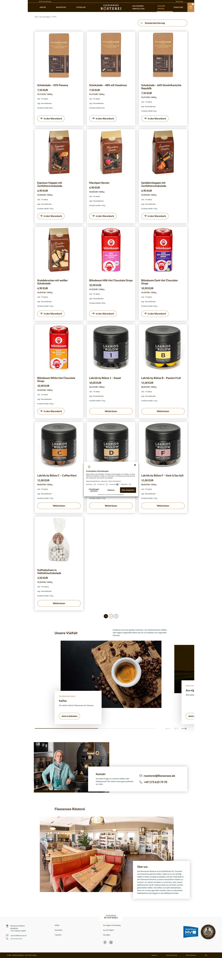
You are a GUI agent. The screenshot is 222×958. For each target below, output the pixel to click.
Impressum (154, 955)
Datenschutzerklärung (171, 955)
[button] (183, 728)
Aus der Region (45, 17)
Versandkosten (46, 103)
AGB (206, 955)
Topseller (58, 935)
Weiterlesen (111, 411)
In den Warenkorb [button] (53, 118)
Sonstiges (106, 935)
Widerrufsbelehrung (191, 955)
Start (36, 17)
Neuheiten (58, 930)
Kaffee (57, 925)
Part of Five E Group (30, 955)
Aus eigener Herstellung (112, 925)
